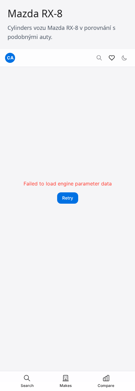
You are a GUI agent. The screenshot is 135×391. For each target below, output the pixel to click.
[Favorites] (111, 57)
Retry (67, 198)
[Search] (99, 57)
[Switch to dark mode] (124, 57)
